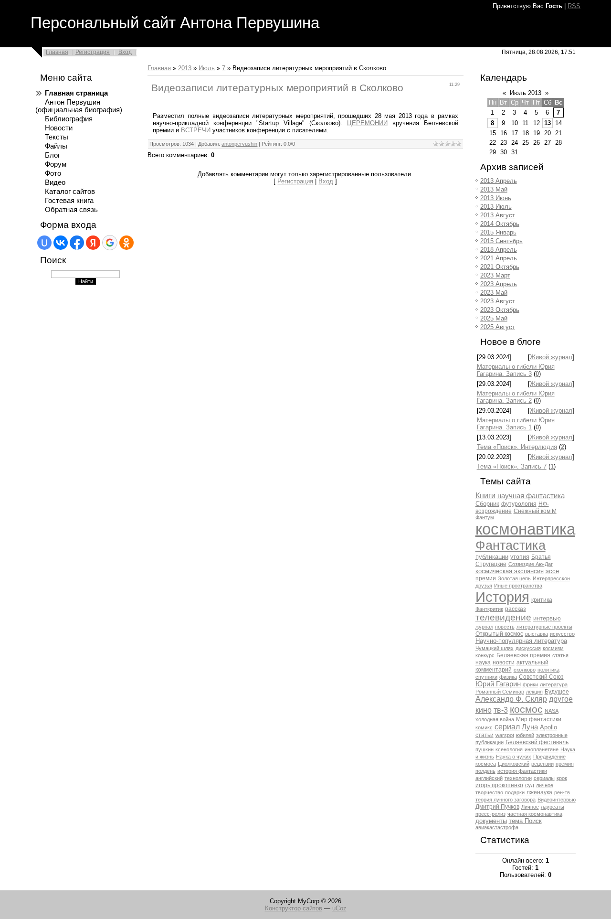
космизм (553, 648)
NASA (551, 711)
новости (504, 662)
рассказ (515, 609)
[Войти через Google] (109, 242)
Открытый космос (499, 633)
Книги (485, 496)
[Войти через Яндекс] (93, 242)
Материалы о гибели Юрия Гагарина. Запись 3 (516, 370)
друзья (483, 585)
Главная (57, 52)
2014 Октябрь (499, 223)
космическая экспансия (509, 571)
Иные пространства (518, 585)
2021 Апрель (498, 258)
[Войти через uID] (44, 242)
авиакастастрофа (496, 827)
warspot (504, 735)
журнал (484, 627)
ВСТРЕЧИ (196, 130)
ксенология (509, 749)
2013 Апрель (498, 180)
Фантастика (510, 545)
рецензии (542, 764)
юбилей (525, 735)
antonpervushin (239, 144)
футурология (519, 504)
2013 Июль (496, 206)
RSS (574, 6)
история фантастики (522, 771)
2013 (184, 68)
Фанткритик (489, 609)
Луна (530, 727)
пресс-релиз (490, 814)
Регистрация (92, 52)
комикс (484, 727)
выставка (536, 634)
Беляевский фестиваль (537, 742)
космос (526, 709)
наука (483, 662)
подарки (515, 792)
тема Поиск (525, 820)
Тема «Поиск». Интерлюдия (517, 446)
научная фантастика (531, 496)
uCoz (339, 908)
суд (529, 785)
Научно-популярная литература (521, 640)
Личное (530, 807)
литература (554, 684)
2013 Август (497, 215)
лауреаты (552, 807)
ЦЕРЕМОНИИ (367, 123)
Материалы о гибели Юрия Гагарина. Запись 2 (516, 397)
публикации (491, 556)
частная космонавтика (534, 814)
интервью (547, 618)
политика (548, 670)
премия (565, 764)
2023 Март (495, 275)
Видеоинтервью (556, 799)
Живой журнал (551, 357)
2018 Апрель (498, 249)
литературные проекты (544, 627)
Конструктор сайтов (293, 908)
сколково (525, 670)
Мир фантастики (538, 719)
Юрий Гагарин (498, 684)
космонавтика (525, 529)
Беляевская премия (523, 655)
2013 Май (493, 189)
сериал (507, 727)
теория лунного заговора (505, 799)
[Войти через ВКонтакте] (60, 242)
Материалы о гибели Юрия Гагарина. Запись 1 (516, 424)
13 (547, 123)
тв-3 (501, 710)
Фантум (484, 517)
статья (560, 655)
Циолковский (513, 764)
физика (508, 677)
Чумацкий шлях (494, 648)
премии (485, 578)
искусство (562, 634)
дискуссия (528, 648)
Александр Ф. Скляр (511, 699)
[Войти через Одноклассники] (126, 242)
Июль (207, 68)
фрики (530, 684)
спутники (486, 677)
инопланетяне (541, 749)
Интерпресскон (551, 578)
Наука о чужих (513, 756)
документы (491, 820)
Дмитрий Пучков (497, 806)
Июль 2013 (525, 92)
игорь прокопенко (499, 785)
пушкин (484, 749)
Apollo (548, 727)
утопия (519, 557)
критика (541, 600)
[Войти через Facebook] (77, 242)
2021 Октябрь (499, 266)
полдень (485, 771)
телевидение (503, 617)
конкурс (485, 655)
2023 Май (493, 292)
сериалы (544, 778)
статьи (484, 735)
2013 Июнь (495, 198)
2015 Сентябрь (501, 241)
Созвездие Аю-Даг (530, 564)
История (502, 597)
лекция (534, 692)
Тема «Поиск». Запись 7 (512, 466)
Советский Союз (541, 676)
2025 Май (493, 318)
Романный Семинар (499, 692)
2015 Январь (498, 232)
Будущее (557, 691)
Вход (125, 52)
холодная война (494, 719)
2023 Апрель (498, 284)
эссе (552, 571)
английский (489, 778)
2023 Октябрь (499, 309)
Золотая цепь (514, 578)
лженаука (539, 792)
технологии (518, 778)
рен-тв (562, 792)
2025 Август (497, 327)
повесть (505, 627)
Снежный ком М (535, 511)
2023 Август (497, 301)
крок (562, 778)
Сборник (487, 503)
